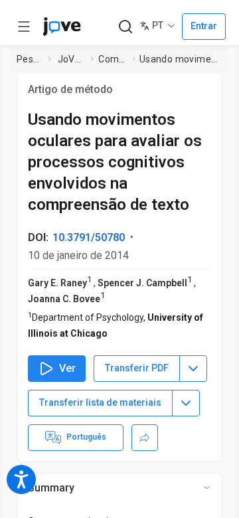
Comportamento (112, 59)
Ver (67, 368)
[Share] (144, 437)
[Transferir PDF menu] (193, 368)
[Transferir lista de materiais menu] (186, 403)
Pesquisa (29, 59)
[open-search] (125, 27)
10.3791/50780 (88, 237)
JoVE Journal (72, 59)
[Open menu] (24, 26)
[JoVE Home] (61, 26)
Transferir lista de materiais (100, 402)
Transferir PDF (137, 368)
